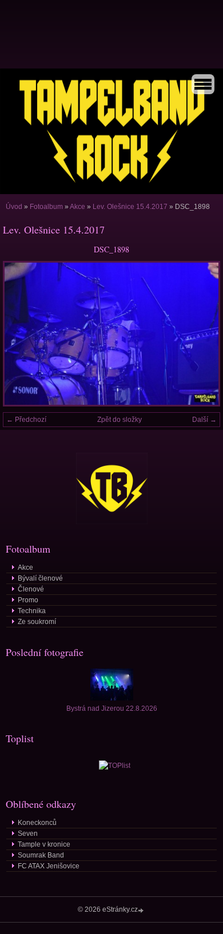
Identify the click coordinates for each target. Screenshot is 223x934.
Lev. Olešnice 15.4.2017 (130, 207)
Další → (204, 420)
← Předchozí (26, 420)
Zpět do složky (119, 420)
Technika (32, 611)
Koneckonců (37, 823)
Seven (28, 834)
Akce (77, 207)
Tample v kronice (44, 844)
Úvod (14, 207)
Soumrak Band (41, 855)
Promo (28, 600)
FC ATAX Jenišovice (48, 866)
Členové (31, 589)
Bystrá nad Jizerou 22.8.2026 (111, 708)
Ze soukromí (37, 622)
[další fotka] (201, 333)
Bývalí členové (40, 578)
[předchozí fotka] (21, 333)
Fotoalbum (46, 207)
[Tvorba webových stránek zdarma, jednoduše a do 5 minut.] (142, 910)
